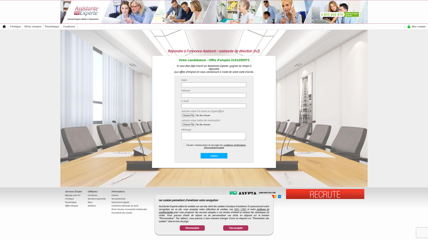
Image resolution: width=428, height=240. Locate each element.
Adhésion (92, 206)
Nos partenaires (118, 199)
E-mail (185, 101)
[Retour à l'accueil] (4, 27)
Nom (184, 80)
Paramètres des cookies (122, 213)
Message (186, 129)
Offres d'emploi (32, 26)
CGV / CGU (240, 209)
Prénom (185, 90)
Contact (115, 195)
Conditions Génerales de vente (125, 206)
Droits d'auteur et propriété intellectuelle (129, 209)
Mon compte (419, 26)
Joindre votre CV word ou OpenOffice (202, 111)
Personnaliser (192, 228)
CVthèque (15, 26)
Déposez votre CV (72, 195)
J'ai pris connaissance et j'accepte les (216, 146)
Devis (90, 202)
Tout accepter (236, 228)
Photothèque (52, 26)
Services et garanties (97, 199)
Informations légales (120, 202)
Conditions (69, 26)
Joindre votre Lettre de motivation (200, 120)
